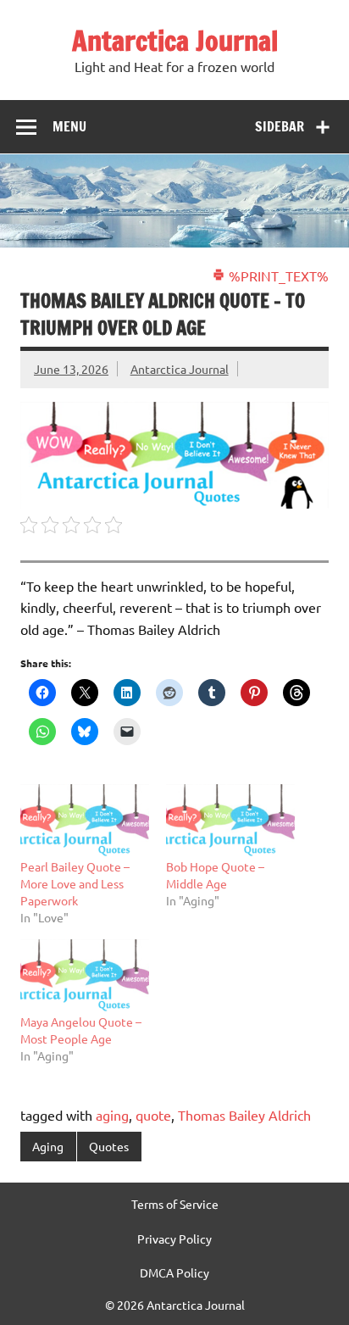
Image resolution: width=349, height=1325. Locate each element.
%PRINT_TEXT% (277, 275)
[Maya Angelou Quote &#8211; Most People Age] (84, 976)
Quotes (109, 1146)
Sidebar (279, 126)
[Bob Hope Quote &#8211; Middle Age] (230, 821)
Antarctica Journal (175, 40)
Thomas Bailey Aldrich (244, 1114)
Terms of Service (175, 1204)
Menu (69, 126)
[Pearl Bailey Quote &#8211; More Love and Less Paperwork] (84, 821)
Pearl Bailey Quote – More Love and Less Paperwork (75, 883)
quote (153, 1114)
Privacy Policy (174, 1238)
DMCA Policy (174, 1272)
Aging (48, 1146)
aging (112, 1114)
